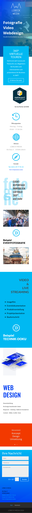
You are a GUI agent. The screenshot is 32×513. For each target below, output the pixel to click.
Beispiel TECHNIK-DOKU (14, 337)
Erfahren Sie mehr (16, 80)
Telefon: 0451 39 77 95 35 (9, 495)
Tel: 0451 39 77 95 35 (16, 167)
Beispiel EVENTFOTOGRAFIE (14, 241)
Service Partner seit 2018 (22, 106)
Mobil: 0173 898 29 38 (8, 497)
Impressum (17, 505)
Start (11, 505)
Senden (24, 479)
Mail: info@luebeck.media (9, 499)
